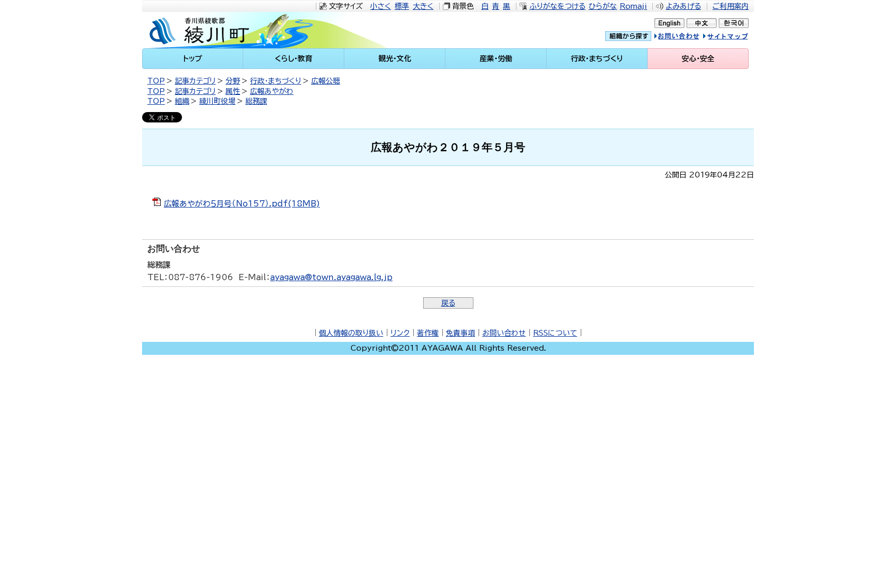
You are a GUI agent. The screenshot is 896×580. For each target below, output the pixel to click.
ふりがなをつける (557, 6)
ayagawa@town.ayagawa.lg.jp (331, 277)
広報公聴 (325, 81)
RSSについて (555, 333)
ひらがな (603, 6)
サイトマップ (735, 37)
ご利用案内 (730, 6)
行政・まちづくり (275, 81)
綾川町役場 (217, 101)
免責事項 (460, 333)
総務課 (256, 101)
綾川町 (230, 30)
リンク (400, 333)
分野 (233, 81)
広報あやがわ (271, 91)
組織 (182, 101)
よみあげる (683, 6)
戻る (448, 303)
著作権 (428, 333)
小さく (380, 6)
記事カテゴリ (195, 81)
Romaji (633, 6)
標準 (402, 6)
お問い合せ (687, 37)
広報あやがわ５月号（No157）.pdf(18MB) (242, 204)
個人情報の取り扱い (351, 333)
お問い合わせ (504, 333)
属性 (233, 91)
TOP (156, 81)
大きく (423, 6)
